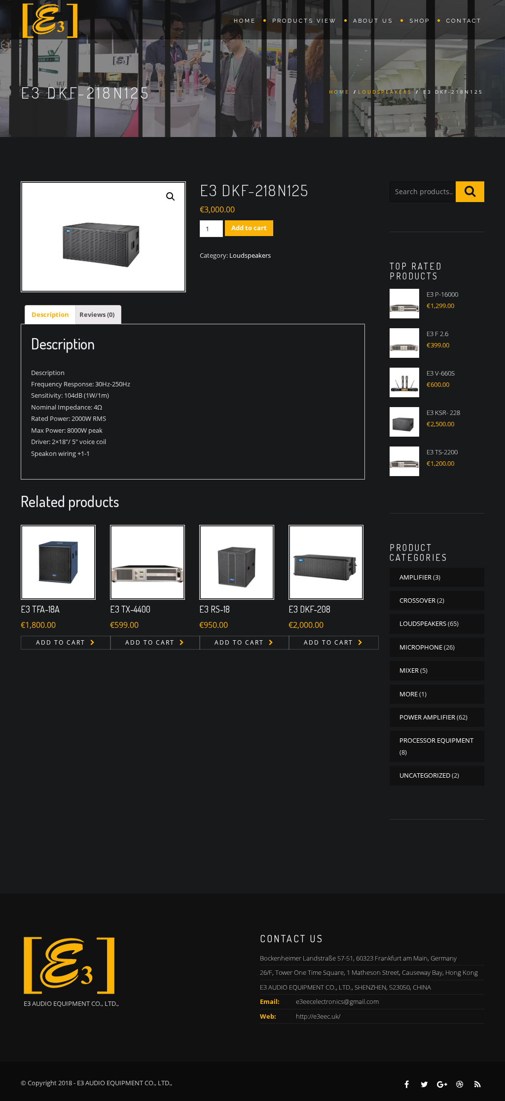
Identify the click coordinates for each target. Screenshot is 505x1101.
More (408, 693)
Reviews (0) (96, 314)
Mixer (409, 670)
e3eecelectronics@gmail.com (337, 1001)
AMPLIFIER (415, 577)
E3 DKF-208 (309, 609)
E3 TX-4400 (130, 609)
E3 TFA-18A (40, 609)
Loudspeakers (385, 91)
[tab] (50, 314)
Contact (464, 21)
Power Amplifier (427, 717)
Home (245, 21)
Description (50, 314)
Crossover (417, 600)
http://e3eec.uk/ (318, 1016)
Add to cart (249, 227)
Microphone (420, 647)
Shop (419, 21)
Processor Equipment (436, 740)
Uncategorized (424, 775)
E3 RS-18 (214, 609)
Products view (304, 21)
